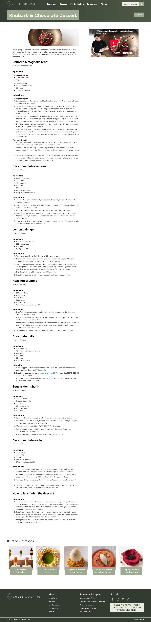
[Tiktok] (128, 599)
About (104, 4)
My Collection (77, 4)
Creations (51, 4)
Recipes (63, 4)
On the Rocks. (29, 619)
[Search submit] (141, 4)
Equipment (92, 4)
